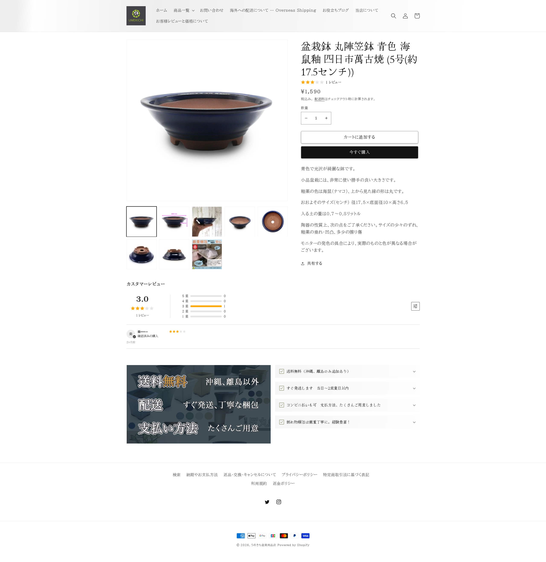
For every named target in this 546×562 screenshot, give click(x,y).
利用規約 (259, 483)
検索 (177, 475)
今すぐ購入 (359, 152)
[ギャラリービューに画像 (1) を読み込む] (141, 222)
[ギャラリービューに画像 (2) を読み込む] (174, 222)
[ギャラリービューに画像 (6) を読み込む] (141, 254)
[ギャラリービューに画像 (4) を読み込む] (240, 222)
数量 (304, 108)
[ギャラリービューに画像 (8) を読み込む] (207, 254)
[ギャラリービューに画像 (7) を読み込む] (174, 254)
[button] (183, 10)
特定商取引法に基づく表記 (346, 475)
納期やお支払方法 (202, 475)
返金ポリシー (284, 483)
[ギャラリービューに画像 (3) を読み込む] (207, 222)
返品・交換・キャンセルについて (250, 475)
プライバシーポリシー (300, 475)
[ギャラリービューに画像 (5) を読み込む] (273, 222)
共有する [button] (314, 263)
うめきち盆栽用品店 (263, 545)
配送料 (320, 99)
